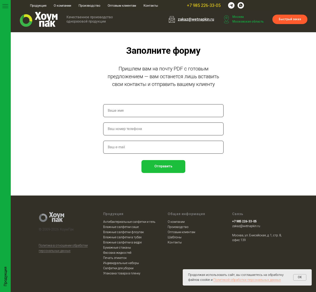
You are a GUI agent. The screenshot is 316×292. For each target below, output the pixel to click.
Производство (89, 6)
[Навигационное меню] (5, 6)
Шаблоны (174, 237)
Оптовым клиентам (122, 6)
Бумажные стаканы (117, 247)
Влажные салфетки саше (121, 227)
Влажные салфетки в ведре (122, 242)
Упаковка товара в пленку (121, 273)
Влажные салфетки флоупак (123, 232)
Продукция (38, 6)
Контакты (150, 6)
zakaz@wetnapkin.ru (246, 226)
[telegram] (231, 5)
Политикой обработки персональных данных (247, 280)
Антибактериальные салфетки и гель (129, 221)
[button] (289, 19)
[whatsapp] (241, 5)
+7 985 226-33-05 (204, 5)
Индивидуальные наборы (121, 263)
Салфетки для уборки (118, 268)
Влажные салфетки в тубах (122, 237)
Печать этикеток (115, 258)
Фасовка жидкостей (117, 252)
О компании (62, 6)
